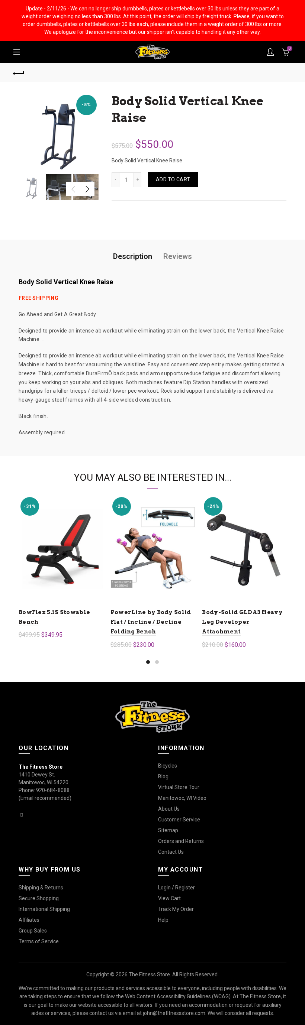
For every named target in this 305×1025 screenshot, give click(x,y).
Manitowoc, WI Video (182, 798)
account (270, 52)
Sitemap (168, 830)
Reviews (177, 256)
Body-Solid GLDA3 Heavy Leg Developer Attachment (242, 622)
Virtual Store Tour (178, 787)
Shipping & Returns (41, 888)
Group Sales (33, 931)
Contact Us (171, 852)
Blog (163, 776)
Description (132, 256)
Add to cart (173, 179)
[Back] (19, 72)
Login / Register (176, 888)
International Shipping (44, 909)
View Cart (169, 898)
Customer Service (179, 820)
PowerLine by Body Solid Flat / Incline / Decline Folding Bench (150, 622)
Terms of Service (39, 941)
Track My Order (176, 909)
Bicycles (167, 766)
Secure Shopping (39, 898)
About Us (169, 809)
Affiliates (29, 920)
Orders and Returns (181, 841)
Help (163, 920)
